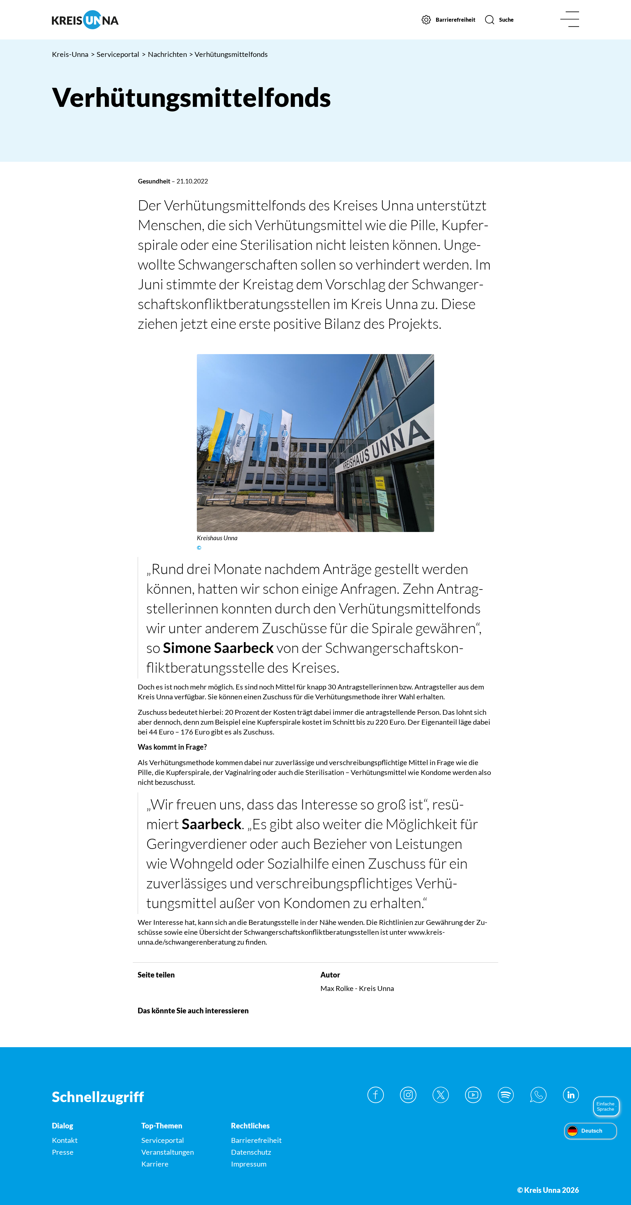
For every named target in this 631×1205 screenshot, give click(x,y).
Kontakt (65, 1140)
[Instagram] (408, 1095)
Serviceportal (115, 54)
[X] (440, 1095)
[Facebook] (375, 1095)
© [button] (199, 547)
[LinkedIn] (571, 1095)
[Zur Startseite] (114, 19)
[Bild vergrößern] (315, 443)
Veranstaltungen (167, 1151)
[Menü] (569, 20)
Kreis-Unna (70, 54)
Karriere (155, 1163)
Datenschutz (251, 1151)
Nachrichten (164, 54)
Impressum (249, 1163)
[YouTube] (473, 1095)
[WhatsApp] (538, 1095)
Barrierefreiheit (256, 1140)
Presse (63, 1151)
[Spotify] (506, 1095)
